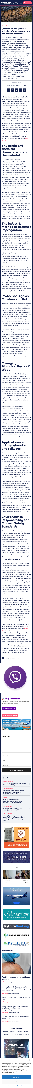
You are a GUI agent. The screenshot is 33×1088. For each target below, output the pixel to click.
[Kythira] (10, 3)
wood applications (10, 658)
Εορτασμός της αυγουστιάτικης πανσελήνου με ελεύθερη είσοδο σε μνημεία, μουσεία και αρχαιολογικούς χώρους (14, 818)
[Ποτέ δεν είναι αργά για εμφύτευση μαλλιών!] (16, 963)
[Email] (20, 90)
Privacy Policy (20, 1085)
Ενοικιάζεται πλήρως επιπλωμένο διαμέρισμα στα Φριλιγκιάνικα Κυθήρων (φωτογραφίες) (13, 792)
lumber (18, 658)
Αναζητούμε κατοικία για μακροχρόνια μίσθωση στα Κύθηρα (15, 784)
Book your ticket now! (10, 715)
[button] (30, 1060)
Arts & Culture (7, 806)
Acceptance (16, 1077)
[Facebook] (8, 90)
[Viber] (24, 90)
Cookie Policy (11, 1085)
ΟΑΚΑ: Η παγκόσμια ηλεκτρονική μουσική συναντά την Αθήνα (13, 809)
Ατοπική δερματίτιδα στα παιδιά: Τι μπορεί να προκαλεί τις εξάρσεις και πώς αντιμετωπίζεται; (16, 989)
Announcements (8, 781)
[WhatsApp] (12, 90)
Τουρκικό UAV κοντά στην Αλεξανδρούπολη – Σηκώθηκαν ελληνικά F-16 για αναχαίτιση (13, 801)
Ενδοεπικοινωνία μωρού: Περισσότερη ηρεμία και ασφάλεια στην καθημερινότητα (15, 1008)
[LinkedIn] (16, 90)
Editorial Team (16, 82)
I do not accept (16, 1082)
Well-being (6, 25)
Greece (5, 797)
